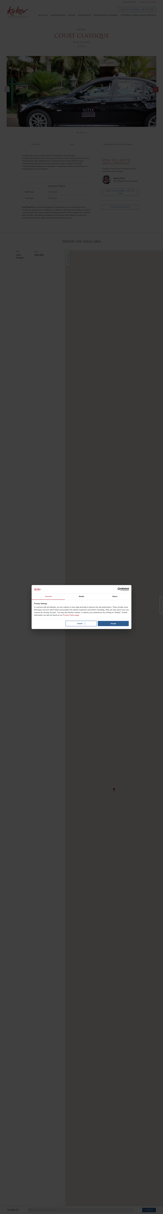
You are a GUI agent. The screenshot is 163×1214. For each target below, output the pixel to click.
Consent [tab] (48, 596)
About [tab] (114, 596)
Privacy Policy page (71, 615)
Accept (113, 624)
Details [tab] (81, 596)
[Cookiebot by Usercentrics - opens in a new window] (119, 589)
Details (80, 624)
